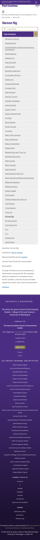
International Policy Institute (20, 430)
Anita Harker (10, 67)
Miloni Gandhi (10, 165)
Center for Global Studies (20, 375)
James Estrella (10, 105)
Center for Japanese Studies (20, 441)
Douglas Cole (10, 88)
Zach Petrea (9, 242)
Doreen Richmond (12, 84)
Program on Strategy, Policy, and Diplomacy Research (20, 455)
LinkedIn (20, 488)
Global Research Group (20, 423)
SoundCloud (20, 499)
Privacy (20, 352)
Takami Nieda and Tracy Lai (15, 199)
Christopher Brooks (13, 75)
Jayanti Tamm (10, 109)
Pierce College (17, 252)
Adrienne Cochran (12, 39)
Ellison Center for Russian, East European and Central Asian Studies (20, 411)
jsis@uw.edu (20, 342)
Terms (20, 356)
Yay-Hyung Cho (11, 225)
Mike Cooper (10, 161)
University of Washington (20, 301)
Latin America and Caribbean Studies (20, 448)
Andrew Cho (9, 58)
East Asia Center (20, 403)
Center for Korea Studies (20, 382)
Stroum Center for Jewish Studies (20, 462)
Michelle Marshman (12, 156)
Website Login (20, 518)
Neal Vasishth (10, 169)
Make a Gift (20, 347)
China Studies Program (20, 393)
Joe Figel (8, 118)
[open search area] (36, 2)
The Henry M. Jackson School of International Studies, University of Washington (17, 2)
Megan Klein (10, 148)
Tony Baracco (10, 208)
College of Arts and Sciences (23, 312)
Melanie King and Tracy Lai (15, 152)
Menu (37, 6)
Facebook (20, 481)
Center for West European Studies (20, 389)
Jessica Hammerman (13, 114)
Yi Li (6, 229)
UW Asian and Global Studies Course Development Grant (19, 15)
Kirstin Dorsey (10, 127)
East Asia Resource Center (20, 407)
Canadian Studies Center (20, 372)
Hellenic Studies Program (20, 427)
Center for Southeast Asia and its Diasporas (20, 386)
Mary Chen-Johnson (13, 135)
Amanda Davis (10, 43)
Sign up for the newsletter (20, 502)
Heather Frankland (12, 101)
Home (3, 11)
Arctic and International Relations (20, 368)
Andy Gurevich (10, 62)
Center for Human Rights (20, 379)
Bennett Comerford (12, 71)
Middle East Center (20, 451)
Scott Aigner (10, 195)
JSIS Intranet (20, 515)
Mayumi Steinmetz (12, 144)
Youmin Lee (9, 238)
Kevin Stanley (10, 122)
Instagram (20, 492)
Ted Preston (10, 204)
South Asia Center (20, 458)
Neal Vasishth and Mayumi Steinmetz (19, 178)
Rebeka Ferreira (11, 186)
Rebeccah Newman (12, 182)
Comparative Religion (20, 396)
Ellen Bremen (10, 92)
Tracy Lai (8, 212)
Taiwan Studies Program (20, 472)
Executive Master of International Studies (20, 420)
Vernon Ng (16, 17)
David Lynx (9, 79)
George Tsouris (11, 97)
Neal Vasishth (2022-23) (14, 174)
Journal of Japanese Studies (20, 444)
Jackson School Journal (20, 434)
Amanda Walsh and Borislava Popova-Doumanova (19, 48)
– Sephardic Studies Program (20, 469)
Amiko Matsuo (10, 54)
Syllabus (5, 287)
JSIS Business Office (20, 511)
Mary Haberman (11, 139)
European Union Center (20, 416)
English (24, 257)
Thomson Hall (19, 332)
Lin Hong (8, 131)
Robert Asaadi (10, 191)
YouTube (20, 495)
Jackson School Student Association (20, 437)
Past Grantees (6, 17)
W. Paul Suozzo (11, 221)
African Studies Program (20, 365)
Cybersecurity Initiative (20, 400)
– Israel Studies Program (20, 465)
